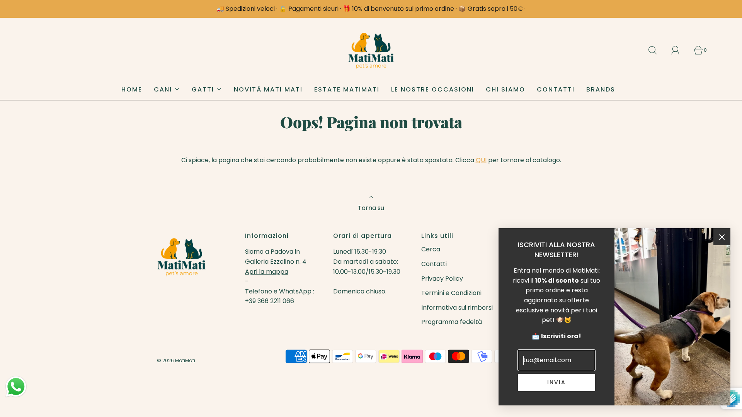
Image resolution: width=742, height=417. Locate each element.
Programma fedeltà (451, 321)
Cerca (430, 249)
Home (131, 89)
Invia (556, 382)
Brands (600, 89)
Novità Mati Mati (268, 89)
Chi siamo (505, 89)
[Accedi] (679, 50)
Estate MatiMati (347, 89)
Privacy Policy (442, 278)
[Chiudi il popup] (721, 236)
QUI (481, 160)
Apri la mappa (266, 271)
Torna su (371, 207)
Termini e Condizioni (451, 292)
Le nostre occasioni (432, 89)
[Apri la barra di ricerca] (656, 50)
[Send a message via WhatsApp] (16, 387)
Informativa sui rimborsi (457, 307)
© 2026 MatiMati (176, 360)
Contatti (556, 89)
